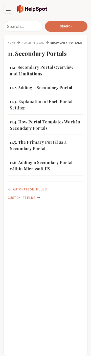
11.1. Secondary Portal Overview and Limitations (41, 70)
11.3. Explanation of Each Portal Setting (41, 105)
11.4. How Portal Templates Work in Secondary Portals (45, 125)
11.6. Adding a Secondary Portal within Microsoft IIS (41, 165)
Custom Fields (21, 198)
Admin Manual (32, 42)
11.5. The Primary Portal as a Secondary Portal (38, 145)
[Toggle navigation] (8, 9)
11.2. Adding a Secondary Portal (41, 87)
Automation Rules (30, 189)
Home (11, 42)
